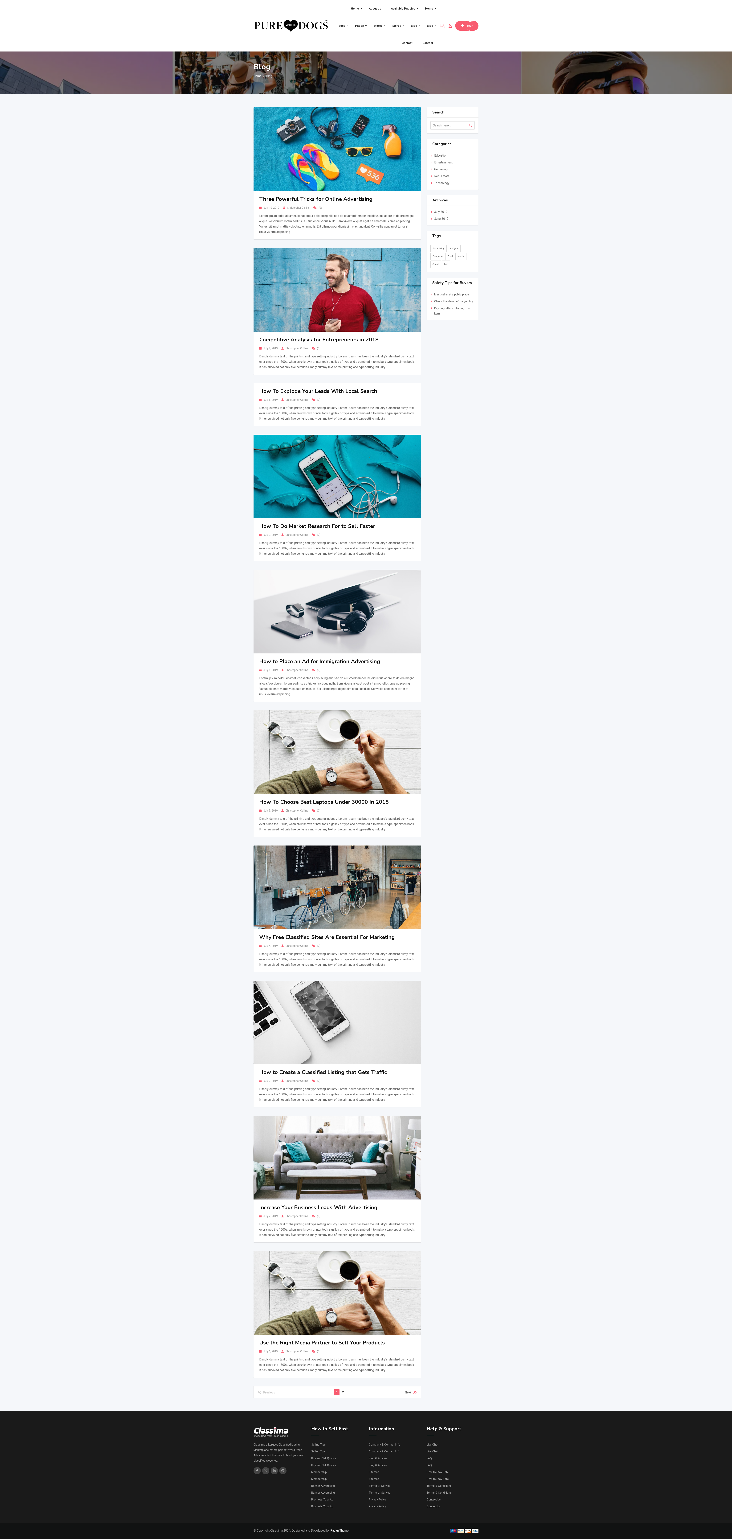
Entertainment (443, 162)
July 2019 (440, 212)
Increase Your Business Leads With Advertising (318, 1207)
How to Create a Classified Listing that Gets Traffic (323, 1072)
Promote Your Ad (322, 1499)
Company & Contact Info (384, 1444)
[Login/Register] (450, 26)
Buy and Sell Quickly (323, 1458)
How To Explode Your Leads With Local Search (318, 391)
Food (450, 256)
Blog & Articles (378, 1458)
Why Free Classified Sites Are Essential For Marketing (327, 937)
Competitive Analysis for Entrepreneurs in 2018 (319, 339)
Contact (407, 43)
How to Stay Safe (438, 1472)
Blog (414, 25)
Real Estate (441, 176)
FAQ (429, 1458)
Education (440, 155)
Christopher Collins (298, 207)
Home (355, 8)
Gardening (441, 169)
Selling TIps (318, 1444)
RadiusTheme (339, 1530)
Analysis (453, 248)
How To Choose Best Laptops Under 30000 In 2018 (324, 802)
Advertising (439, 248)
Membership (319, 1472)
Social (436, 264)
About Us (375, 8)
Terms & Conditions (439, 1486)
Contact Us (434, 1499)
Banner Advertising (323, 1486)
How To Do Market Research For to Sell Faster (317, 526)
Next (408, 1392)
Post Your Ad (469, 26)
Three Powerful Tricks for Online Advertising (315, 199)
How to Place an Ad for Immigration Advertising (319, 661)
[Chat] (443, 26)
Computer (438, 256)
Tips (446, 264)
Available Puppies (403, 8)
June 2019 (441, 218)
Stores (378, 25)
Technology (441, 183)
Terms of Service (379, 1486)
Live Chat (432, 1444)
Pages (341, 25)
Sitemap (374, 1472)
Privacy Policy (377, 1499)
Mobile (461, 256)
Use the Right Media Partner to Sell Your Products (322, 1342)
